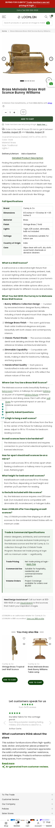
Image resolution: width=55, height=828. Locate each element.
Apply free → (42, 124)
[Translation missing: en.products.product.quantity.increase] (15, 112)
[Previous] (4, 59)
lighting (46, 391)
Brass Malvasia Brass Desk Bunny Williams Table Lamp (38, 669)
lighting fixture (31, 394)
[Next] (51, 59)
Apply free (31, 564)
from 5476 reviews (27, 707)
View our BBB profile (35, 618)
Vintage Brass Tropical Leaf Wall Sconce (13, 668)
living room (7, 391)
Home (4, 31)
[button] (5, 723)
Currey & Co (7, 664)
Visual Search (26, 603)
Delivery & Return (10, 153)
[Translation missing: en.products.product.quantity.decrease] (4, 112)
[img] (27, 704)
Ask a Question (28, 153)
